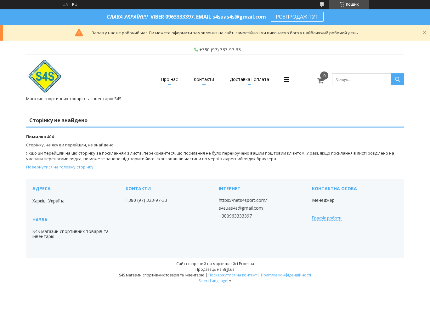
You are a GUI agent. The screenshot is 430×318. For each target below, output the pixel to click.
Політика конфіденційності (286, 275)
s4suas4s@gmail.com (241, 208)
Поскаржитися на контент (232, 275)
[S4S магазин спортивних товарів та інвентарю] (45, 76)
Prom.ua (246, 263)
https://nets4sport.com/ (243, 200)
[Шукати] (397, 79)
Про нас (169, 79)
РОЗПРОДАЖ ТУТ (297, 16)
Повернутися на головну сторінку (59, 167)
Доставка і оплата (249, 79)
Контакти (204, 79)
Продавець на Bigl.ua (215, 269)
